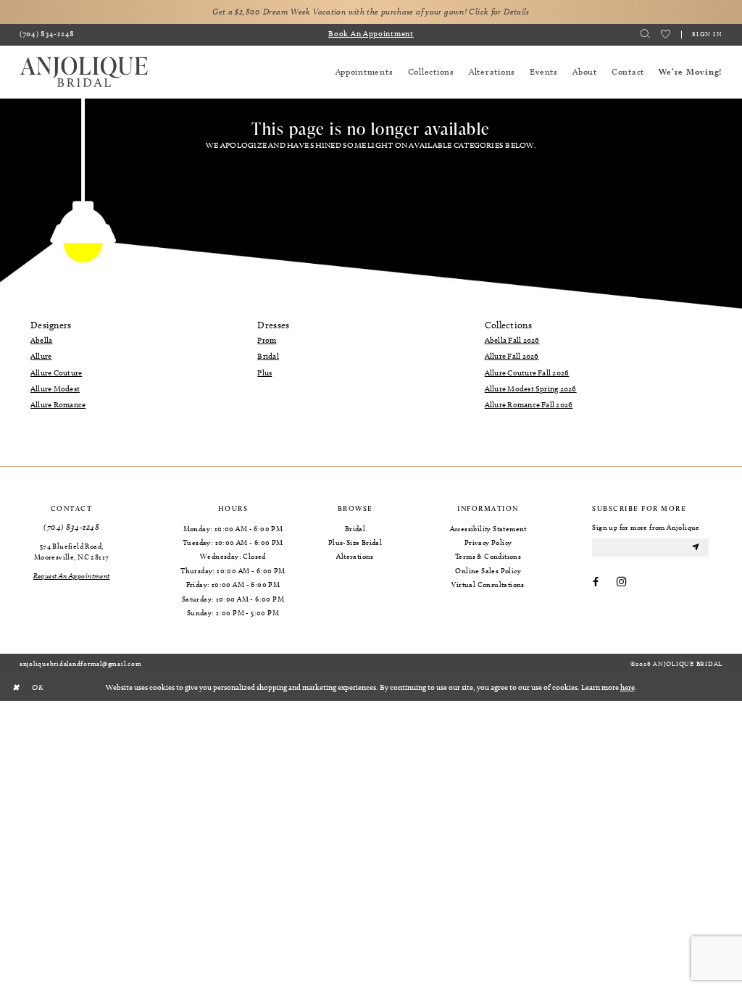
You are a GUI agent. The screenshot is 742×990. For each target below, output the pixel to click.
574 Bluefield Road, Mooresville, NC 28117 (71, 551)
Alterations (354, 556)
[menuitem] (47, 35)
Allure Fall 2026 (512, 356)
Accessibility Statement (488, 528)
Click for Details (499, 11)
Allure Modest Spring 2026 (531, 388)
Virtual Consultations (487, 584)
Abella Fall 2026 (512, 340)
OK (37, 687)
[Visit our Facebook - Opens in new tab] (595, 583)
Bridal (267, 356)
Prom (266, 340)
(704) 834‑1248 (71, 527)
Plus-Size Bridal (355, 542)
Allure (40, 356)
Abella (41, 340)
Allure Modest (55, 388)
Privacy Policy (488, 542)
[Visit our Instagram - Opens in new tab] (621, 583)
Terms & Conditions (488, 556)
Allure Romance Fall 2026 (529, 404)
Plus (264, 372)
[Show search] (645, 34)
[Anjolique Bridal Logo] (84, 72)
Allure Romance (58, 404)
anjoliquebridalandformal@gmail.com (80, 663)
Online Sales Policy (488, 570)
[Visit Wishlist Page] (666, 34)
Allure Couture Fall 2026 (527, 372)
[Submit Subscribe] (696, 547)
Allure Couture (56, 372)
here (627, 687)
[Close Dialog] (16, 687)
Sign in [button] (707, 33)
